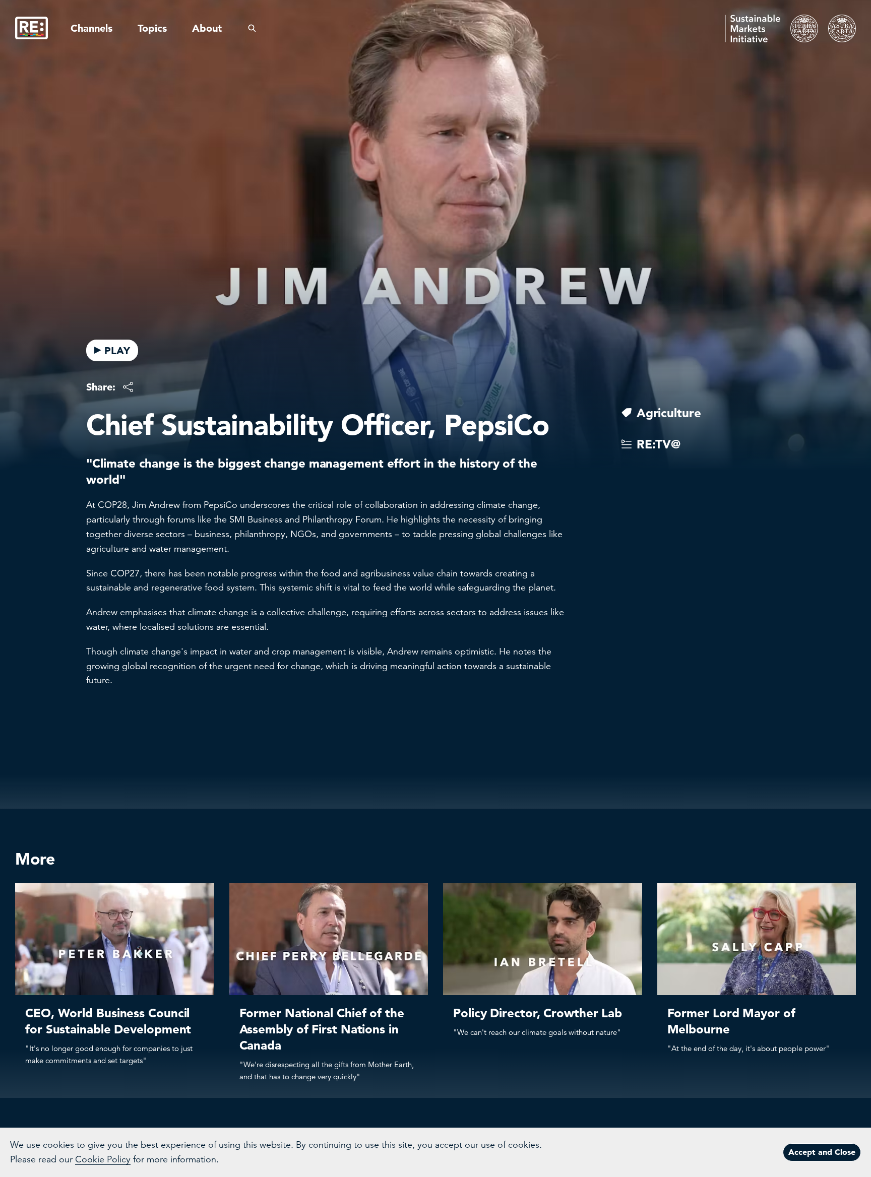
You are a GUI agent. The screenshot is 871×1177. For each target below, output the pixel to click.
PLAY (117, 351)
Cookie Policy (103, 1159)
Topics (152, 28)
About (207, 28)
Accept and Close (821, 1152)
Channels (91, 28)
